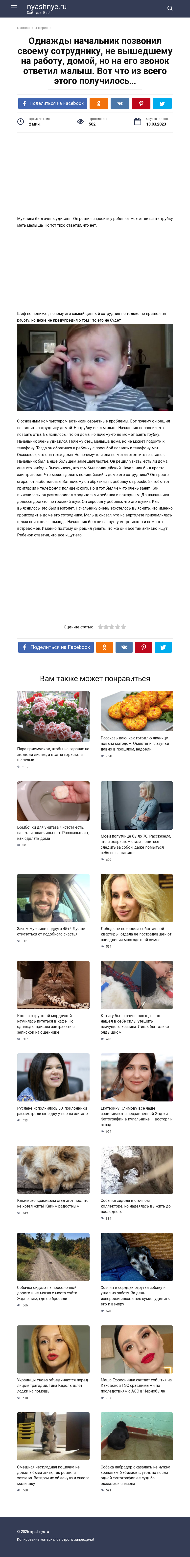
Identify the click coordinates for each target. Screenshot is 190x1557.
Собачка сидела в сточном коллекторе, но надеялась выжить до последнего (136, 1206)
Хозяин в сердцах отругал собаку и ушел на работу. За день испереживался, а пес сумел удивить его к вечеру (135, 1295)
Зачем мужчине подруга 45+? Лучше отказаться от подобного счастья (51, 931)
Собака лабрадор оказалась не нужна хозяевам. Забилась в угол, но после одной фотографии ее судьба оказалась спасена (135, 1475)
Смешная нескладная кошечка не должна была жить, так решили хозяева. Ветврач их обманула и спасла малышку (53, 1475)
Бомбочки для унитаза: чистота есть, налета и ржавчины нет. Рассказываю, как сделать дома (53, 833)
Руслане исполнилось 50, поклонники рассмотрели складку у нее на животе (52, 1111)
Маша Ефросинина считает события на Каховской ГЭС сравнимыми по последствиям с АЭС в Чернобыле (136, 1385)
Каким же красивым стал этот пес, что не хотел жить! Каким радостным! (53, 1203)
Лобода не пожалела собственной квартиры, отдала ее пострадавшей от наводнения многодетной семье (136, 934)
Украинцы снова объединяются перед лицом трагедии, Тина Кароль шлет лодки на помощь (52, 1385)
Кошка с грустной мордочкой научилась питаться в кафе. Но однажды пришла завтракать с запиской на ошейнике (45, 1023)
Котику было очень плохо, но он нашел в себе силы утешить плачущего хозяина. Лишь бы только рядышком (135, 1023)
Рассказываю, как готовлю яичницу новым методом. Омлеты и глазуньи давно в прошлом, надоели (135, 743)
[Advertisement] (95, 174)
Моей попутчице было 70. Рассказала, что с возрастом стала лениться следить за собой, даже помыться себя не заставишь (136, 844)
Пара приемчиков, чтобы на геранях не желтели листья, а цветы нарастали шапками (53, 754)
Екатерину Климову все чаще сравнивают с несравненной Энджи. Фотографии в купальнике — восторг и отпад (136, 1116)
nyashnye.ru (47, 6)
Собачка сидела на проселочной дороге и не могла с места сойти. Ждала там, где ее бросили (47, 1293)
